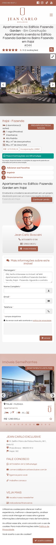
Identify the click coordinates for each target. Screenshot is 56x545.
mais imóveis (29, 249)
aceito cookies (44, 541)
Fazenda (17, 121)
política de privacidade (42, 321)
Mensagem (9, 270)
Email (6, 297)
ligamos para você (18, 475)
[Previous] (6, 383)
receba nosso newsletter (21, 498)
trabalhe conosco (17, 481)
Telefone (8, 307)
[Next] (50, 383)
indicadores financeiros (20, 503)
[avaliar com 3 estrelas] (10, 50)
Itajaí (5, 121)
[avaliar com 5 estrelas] (16, 50)
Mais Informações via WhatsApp (23, 156)
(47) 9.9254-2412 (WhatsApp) (23, 464)
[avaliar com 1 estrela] (3, 50)
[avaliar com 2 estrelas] (6, 50)
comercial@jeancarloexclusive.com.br (28, 470)
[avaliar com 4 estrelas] (13, 50)
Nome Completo (12, 287)
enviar (47, 338)
